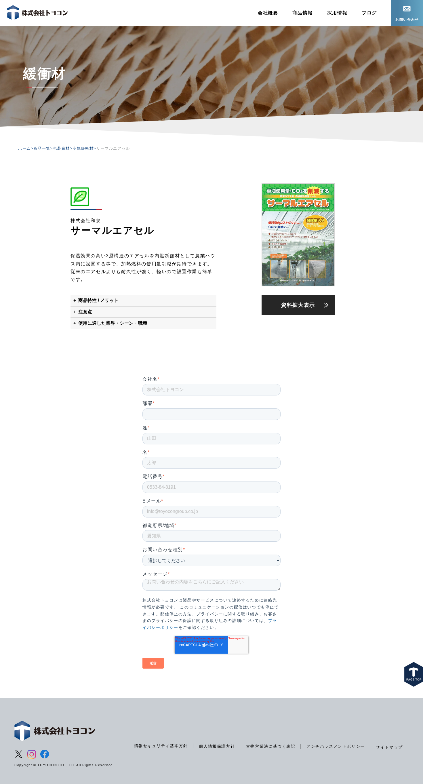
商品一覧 (41, 148)
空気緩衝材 (83, 148)
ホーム (24, 148)
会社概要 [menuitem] (268, 12)
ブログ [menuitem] (369, 12)
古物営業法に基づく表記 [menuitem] (271, 746)
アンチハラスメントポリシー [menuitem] (335, 746)
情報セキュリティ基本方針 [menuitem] (161, 745)
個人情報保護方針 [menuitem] (217, 746)
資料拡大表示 (298, 305)
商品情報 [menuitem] (302, 12)
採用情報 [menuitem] (337, 12)
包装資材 (61, 148)
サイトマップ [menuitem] (389, 747)
